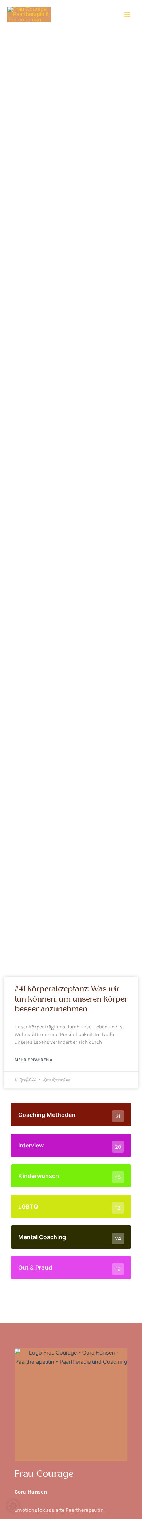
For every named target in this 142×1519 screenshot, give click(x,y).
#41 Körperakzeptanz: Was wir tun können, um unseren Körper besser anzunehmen (71, 999)
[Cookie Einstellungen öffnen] (13, 1510)
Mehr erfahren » (33, 1059)
